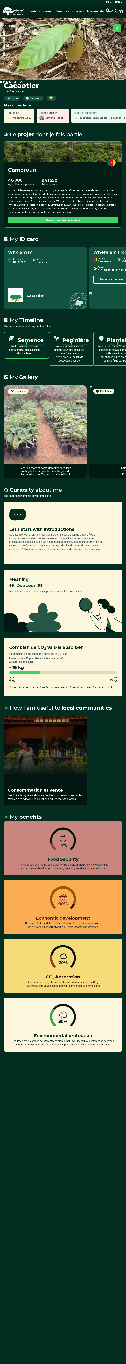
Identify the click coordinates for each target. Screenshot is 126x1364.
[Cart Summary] (120, 11)
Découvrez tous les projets (63, 220)
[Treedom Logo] (14, 11)
